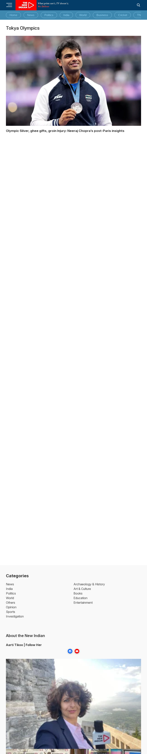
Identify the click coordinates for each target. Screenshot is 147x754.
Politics (48, 15)
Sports (10, 612)
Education (80, 598)
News (30, 15)
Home (13, 15)
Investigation (15, 616)
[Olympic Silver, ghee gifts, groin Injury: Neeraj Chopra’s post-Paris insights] (73, 81)
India (66, 15)
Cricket (122, 15)
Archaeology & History (89, 584)
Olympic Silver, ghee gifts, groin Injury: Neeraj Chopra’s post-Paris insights (65, 131)
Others (10, 602)
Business (102, 15)
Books (78, 593)
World (83, 15)
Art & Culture (82, 589)
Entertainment (83, 602)
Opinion (11, 607)
